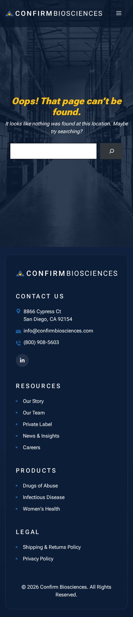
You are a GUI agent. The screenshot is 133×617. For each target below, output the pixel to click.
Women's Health (41, 509)
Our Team (34, 413)
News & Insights (41, 436)
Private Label (37, 424)
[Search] (111, 151)
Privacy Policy (38, 559)
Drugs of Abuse (40, 486)
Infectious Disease (44, 497)
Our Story (33, 401)
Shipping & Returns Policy (52, 547)
